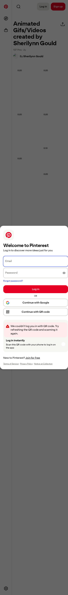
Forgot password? (13, 281)
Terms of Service (11, 364)
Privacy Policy (26, 364)
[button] (35, 312)
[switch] (64, 273)
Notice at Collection (43, 364)
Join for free (32, 357)
